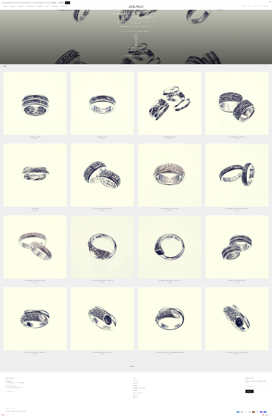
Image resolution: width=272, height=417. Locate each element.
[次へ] (140, 364)
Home (5, 6)
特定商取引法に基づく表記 (139, 388)
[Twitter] (9, 391)
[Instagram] (12, 391)
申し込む (249, 391)
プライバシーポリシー (138, 392)
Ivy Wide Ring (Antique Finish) (102, 208)
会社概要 (135, 385)
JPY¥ (244, 6)
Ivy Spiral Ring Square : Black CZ (170, 280)
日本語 (249, 6)
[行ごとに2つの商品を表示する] (2, 66)
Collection (30, 6)
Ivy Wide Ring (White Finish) (169, 208)
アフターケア (136, 381)
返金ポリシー (136, 395)
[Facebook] (6, 391)
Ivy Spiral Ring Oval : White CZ (35, 352)
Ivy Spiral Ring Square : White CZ (102, 280)
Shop (47, 6)
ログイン (255, 6)
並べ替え (265, 66)
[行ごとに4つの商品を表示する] (5, 66)
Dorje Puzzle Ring (170, 136)
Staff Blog (64, 6)
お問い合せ (135, 383)
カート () (265, 6)
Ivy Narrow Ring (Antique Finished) (237, 208)
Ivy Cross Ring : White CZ (237, 136)
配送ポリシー (136, 397)
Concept (40, 6)
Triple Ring (35, 208)
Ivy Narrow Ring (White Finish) (35, 280)
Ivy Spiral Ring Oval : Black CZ (102, 352)
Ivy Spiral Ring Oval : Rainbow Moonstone (170, 352)
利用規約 (135, 390)
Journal (21, 6)
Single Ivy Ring (102, 136)
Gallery (12, 6)
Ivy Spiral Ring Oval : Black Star (237, 352)
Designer (55, 6)
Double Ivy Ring (35, 136)
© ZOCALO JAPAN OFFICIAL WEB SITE (16, 411)
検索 (260, 6)
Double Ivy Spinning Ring (237, 280)
